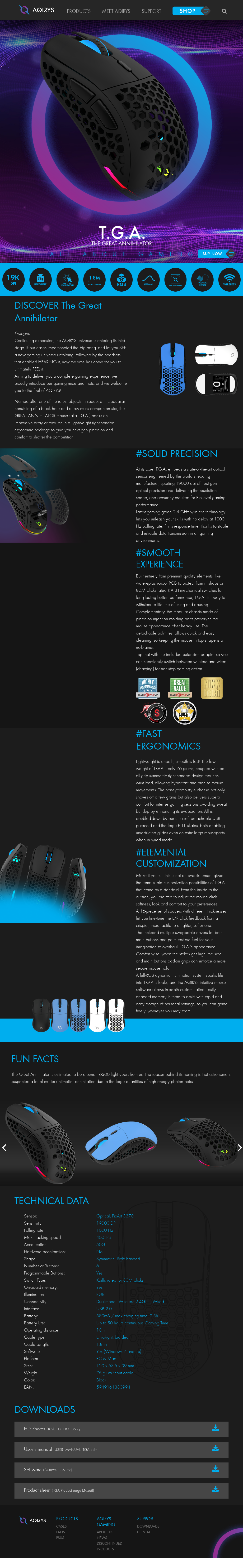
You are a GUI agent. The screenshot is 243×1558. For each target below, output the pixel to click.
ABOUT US (105, 1532)
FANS (60, 1532)
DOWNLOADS (148, 1527)
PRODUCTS (79, 11)
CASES (61, 1527)
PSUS (60, 1538)
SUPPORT (151, 11)
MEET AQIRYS (116, 11)
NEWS (102, 1538)
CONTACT (145, 1532)
